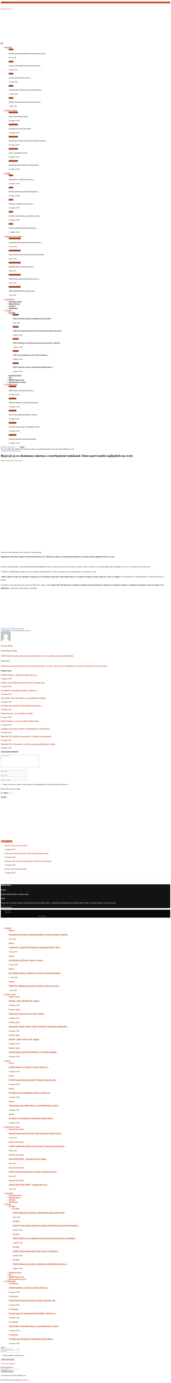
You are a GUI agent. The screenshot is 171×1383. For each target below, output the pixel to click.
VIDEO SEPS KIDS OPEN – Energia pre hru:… (22, 291)
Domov (3, 449)
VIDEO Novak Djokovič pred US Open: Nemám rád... (23, 683)
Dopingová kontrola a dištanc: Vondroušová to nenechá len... (26, 729)
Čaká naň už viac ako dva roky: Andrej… (20, 128)
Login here (24, 1380)
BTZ (10, 378)
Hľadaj (22, 447)
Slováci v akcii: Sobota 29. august (18, 153)
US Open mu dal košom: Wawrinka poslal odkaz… (23, 228)
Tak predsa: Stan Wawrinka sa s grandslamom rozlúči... (23, 698)
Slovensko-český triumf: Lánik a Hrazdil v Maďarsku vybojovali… (27, 140)
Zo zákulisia (12, 386)
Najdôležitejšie (10, 449)
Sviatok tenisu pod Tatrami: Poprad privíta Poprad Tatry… (25, 242)
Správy (8, 173)
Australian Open (15, 302)
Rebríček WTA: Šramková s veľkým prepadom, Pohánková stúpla (28, 744)
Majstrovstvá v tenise (17, 382)
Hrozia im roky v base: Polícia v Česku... (17, 713)
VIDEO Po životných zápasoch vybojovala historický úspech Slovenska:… (37, 331)
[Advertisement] (85, 24)
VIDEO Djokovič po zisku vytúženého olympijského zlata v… (33, 367)
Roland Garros (14, 304)
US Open (12, 306)
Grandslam (9, 299)
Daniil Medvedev (17, 628)
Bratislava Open (15, 375)
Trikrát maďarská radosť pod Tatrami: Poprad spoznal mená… (27, 254)
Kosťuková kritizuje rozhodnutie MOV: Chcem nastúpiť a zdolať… (27, 53)
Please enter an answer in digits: (11, 789)
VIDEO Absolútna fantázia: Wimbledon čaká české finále (32, 318)
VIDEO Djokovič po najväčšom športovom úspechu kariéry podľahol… (37, 343)
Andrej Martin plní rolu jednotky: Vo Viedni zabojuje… (24, 165)
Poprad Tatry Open (13, 236)
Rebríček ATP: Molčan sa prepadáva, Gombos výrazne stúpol (26, 736)
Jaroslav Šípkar (9, 460)
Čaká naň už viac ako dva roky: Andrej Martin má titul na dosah (26, 853)
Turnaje (8, 310)
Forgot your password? (8, 1363)
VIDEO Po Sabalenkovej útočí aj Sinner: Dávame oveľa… (25, 102)
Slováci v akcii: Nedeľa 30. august (18, 116)
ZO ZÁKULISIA (11, 384)
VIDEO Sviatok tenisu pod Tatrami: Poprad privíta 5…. (24, 279)
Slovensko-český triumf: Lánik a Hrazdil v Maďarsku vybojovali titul (28, 861)
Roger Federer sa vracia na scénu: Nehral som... (20, 721)
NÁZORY (8, 47)
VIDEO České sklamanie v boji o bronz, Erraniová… (30, 355)
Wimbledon (13, 308)
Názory (11, 49)
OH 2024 (12, 313)
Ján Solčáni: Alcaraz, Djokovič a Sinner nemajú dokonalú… (25, 90)
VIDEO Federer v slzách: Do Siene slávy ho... (19, 675)
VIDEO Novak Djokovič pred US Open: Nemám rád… (24, 191)
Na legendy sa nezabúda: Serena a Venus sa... (19, 690)
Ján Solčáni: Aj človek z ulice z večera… (20, 77)
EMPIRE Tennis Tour (16, 380)
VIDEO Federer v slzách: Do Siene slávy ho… (21, 179)
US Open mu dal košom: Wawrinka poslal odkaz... (21, 706)
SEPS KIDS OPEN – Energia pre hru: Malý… (21, 266)
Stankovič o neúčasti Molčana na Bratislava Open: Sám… (25, 65)
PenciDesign (42, 916)
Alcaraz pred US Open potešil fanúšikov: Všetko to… (23, 414)
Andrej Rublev (6, 628)
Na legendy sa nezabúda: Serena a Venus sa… (21, 203)
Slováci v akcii (11, 110)
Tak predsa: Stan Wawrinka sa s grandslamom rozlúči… (24, 216)
